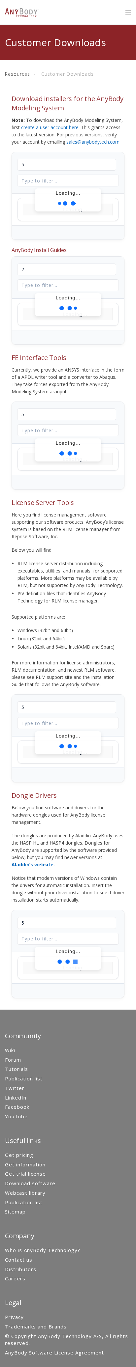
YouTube (16, 1116)
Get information (25, 1164)
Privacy (14, 1317)
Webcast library (25, 1192)
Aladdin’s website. (33, 864)
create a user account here (50, 127)
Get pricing (19, 1155)
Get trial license (25, 1173)
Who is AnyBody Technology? (42, 1250)
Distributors (20, 1269)
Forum (13, 1059)
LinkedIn (15, 1097)
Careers (15, 1278)
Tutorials (16, 1069)
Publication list (24, 1078)
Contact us (18, 1259)
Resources (17, 74)
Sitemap (15, 1211)
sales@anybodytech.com (92, 142)
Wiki (10, 1050)
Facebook (17, 1106)
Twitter (14, 1088)
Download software (30, 1183)
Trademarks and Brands (36, 1326)
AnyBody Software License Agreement (54, 1352)
